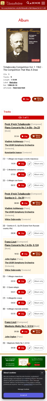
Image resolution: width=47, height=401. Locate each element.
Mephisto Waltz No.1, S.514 (19, 326)
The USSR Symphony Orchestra (19, 145)
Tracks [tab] (7, 111)
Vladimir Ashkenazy (14, 141)
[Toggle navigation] (43, 3)
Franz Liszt (10, 241)
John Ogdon (10, 259)
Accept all (23, 395)
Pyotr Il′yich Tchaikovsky (17, 124)
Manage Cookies (23, 389)
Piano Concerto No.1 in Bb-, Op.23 (22, 127)
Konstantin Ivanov (13, 152)
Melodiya (13, 82)
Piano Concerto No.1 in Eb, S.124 (22, 245)
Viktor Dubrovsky (13, 219)
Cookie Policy (28, 384)
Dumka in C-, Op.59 (14, 197)
